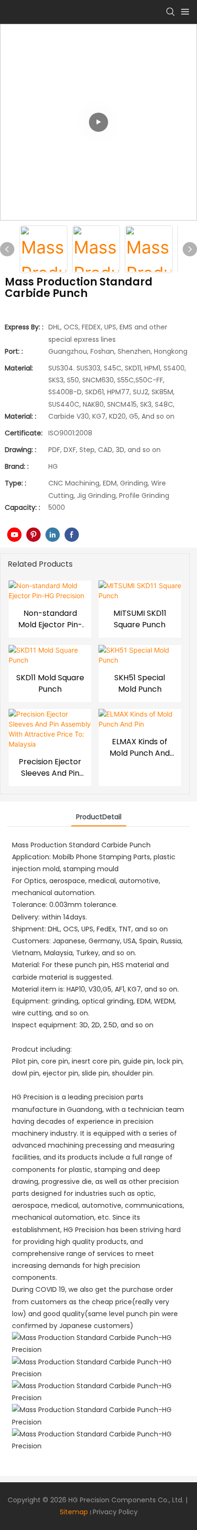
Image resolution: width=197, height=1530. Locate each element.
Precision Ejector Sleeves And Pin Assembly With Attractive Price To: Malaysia (50, 767)
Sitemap (74, 1512)
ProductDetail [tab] (98, 817)
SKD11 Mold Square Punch (50, 683)
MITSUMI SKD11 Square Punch (139, 619)
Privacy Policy (115, 1512)
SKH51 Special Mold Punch (139, 683)
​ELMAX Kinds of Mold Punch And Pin (139, 747)
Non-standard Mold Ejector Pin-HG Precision (50, 619)
